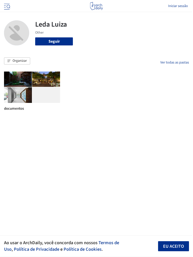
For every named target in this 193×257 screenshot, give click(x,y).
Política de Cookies (83, 249)
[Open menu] (6, 6)
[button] (17, 61)
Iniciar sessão (178, 6)
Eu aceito (173, 246)
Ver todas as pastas (174, 62)
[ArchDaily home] (96, 6)
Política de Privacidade (36, 249)
